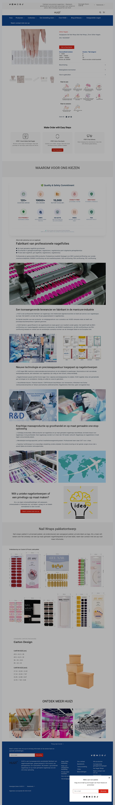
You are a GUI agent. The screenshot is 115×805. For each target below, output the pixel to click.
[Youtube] (89, 797)
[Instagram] (92, 797)
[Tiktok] (97, 797)
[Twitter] (84, 797)
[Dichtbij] (109, 778)
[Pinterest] (94, 797)
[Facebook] (86, 797)
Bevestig (103, 791)
